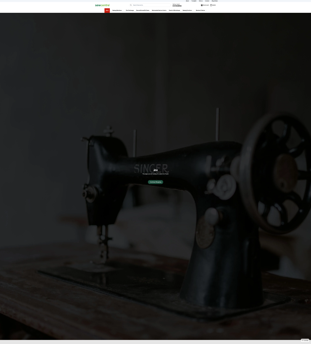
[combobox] (150, 5)
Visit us (201, 1)
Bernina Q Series (200, 10)
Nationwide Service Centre (159, 10)
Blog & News (215, 1)
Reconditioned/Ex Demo (142, 10)
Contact (207, 1)
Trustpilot (193, 1)
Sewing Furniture (187, 10)
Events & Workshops (174, 10)
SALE (107, 10)
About (187, 1)
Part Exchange (130, 10)
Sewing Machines (117, 10)
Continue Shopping (155, 182)
